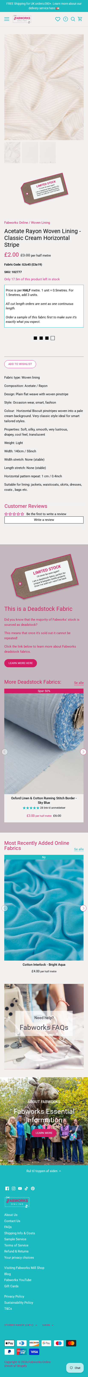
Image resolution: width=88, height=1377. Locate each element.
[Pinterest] (33, 1188)
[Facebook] (7, 1188)
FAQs (8, 1227)
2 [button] (42, 1065)
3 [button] (46, 1065)
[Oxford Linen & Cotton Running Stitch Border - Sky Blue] (44, 741)
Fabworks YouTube (17, 1280)
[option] (44, 87)
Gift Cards (11, 1286)
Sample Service (15, 1239)
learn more (44, 1133)
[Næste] (78, 87)
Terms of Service (16, 1245)
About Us (11, 1215)
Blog (7, 1274)
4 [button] (50, 1065)
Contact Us (12, 1221)
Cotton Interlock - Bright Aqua (44, 965)
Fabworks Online (16, 223)
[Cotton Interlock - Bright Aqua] (44, 908)
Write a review (44, 520)
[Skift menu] (6, 19)
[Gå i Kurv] (80, 19)
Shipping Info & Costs (19, 1233)
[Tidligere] (9, 87)
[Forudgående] (4, 752)
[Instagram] (13, 1188)
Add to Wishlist (20, 364)
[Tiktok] (26, 1188)
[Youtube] (20, 1188)
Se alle (79, 683)
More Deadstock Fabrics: (32, 682)
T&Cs (8, 1309)
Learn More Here (21, 663)
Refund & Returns (16, 1251)
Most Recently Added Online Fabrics (36, 845)
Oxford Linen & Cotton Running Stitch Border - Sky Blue (44, 800)
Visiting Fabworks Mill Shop (24, 1268)
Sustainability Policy (18, 1303)
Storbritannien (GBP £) (19, 1325)
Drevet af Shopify (15, 1366)
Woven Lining (40, 223)
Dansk (46, 1325)
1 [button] (37, 1065)
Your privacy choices (19, 1257)
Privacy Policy (14, 1296)
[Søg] (72, 19)
